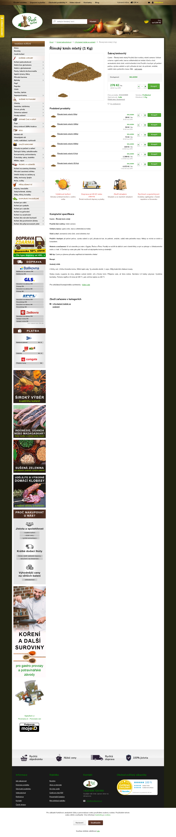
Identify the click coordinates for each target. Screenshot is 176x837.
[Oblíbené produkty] (149, 2)
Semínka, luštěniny (22, 106)
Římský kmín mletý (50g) (67, 114)
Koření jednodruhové (22, 62)
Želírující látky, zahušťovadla (25, 151)
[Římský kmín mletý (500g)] (53, 146)
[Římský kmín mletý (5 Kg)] (53, 155)
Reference (20, 797)
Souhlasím (95, 822)
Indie (120, 97)
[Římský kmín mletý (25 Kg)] (53, 165)
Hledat (93, 21)
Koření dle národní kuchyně (25, 218)
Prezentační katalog (57, 797)
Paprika (17, 86)
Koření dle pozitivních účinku (26, 221)
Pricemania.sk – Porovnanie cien (29, 719)
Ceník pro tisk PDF (56, 793)
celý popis (138, 69)
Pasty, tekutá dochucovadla (25, 71)
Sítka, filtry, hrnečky (22, 195)
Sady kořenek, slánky (22, 191)
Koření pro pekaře (21, 205)
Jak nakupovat (21, 781)
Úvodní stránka (20, 2)
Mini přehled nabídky (57, 801)
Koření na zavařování (22, 215)
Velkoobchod (21, 793)
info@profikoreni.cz (94, 801)
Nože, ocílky (19, 181)
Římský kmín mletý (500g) (67, 144)
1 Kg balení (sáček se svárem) (85, 42)
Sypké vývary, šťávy (22, 74)
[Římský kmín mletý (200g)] (53, 136)
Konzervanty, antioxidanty (25, 154)
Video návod (75, 2)
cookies (107, 815)
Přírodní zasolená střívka (24, 171)
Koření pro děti (20, 202)
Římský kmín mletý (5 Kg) (67, 153)
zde (98, 831)
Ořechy (17, 103)
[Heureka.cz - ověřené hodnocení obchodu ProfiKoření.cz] (137, 787)
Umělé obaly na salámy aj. (24, 174)
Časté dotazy (21, 805)
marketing (99, 815)
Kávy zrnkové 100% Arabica (25, 126)
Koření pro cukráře (21, 209)
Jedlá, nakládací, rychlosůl (25, 140)
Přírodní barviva (20, 77)
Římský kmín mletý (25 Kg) (68, 163)
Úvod (51, 42)
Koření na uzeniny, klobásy (25, 168)
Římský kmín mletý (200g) (67, 134)
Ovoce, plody (19, 109)
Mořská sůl (18, 134)
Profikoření (146, 95)
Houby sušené (19, 115)
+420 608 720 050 (93, 790)
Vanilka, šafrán (20, 92)
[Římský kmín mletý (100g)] (53, 126)
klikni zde (86, 284)
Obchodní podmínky (57, 2)
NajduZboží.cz (30, 716)
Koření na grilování (22, 212)
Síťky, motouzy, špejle (23, 177)
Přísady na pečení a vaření (24, 148)
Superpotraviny (20, 95)
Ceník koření (19, 54)
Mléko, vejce (19, 160)
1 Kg (145, 97)
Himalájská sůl (20, 137)
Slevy (16, 48)
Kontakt (19, 801)
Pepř (16, 83)
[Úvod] (31, 21)
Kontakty (88, 2)
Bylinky (17, 80)
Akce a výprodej (55, 785)
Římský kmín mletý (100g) (67, 124)
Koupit (154, 86)
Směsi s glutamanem (22, 68)
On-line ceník (54, 789)
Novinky (17, 51)
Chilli (16, 89)
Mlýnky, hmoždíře (21, 188)
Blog (97, 2)
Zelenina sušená (20, 112)
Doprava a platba (37, 2)
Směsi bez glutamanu (22, 65)
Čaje (16, 123)
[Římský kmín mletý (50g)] (53, 116)
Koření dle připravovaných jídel (26, 224)
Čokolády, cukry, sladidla (24, 157)
